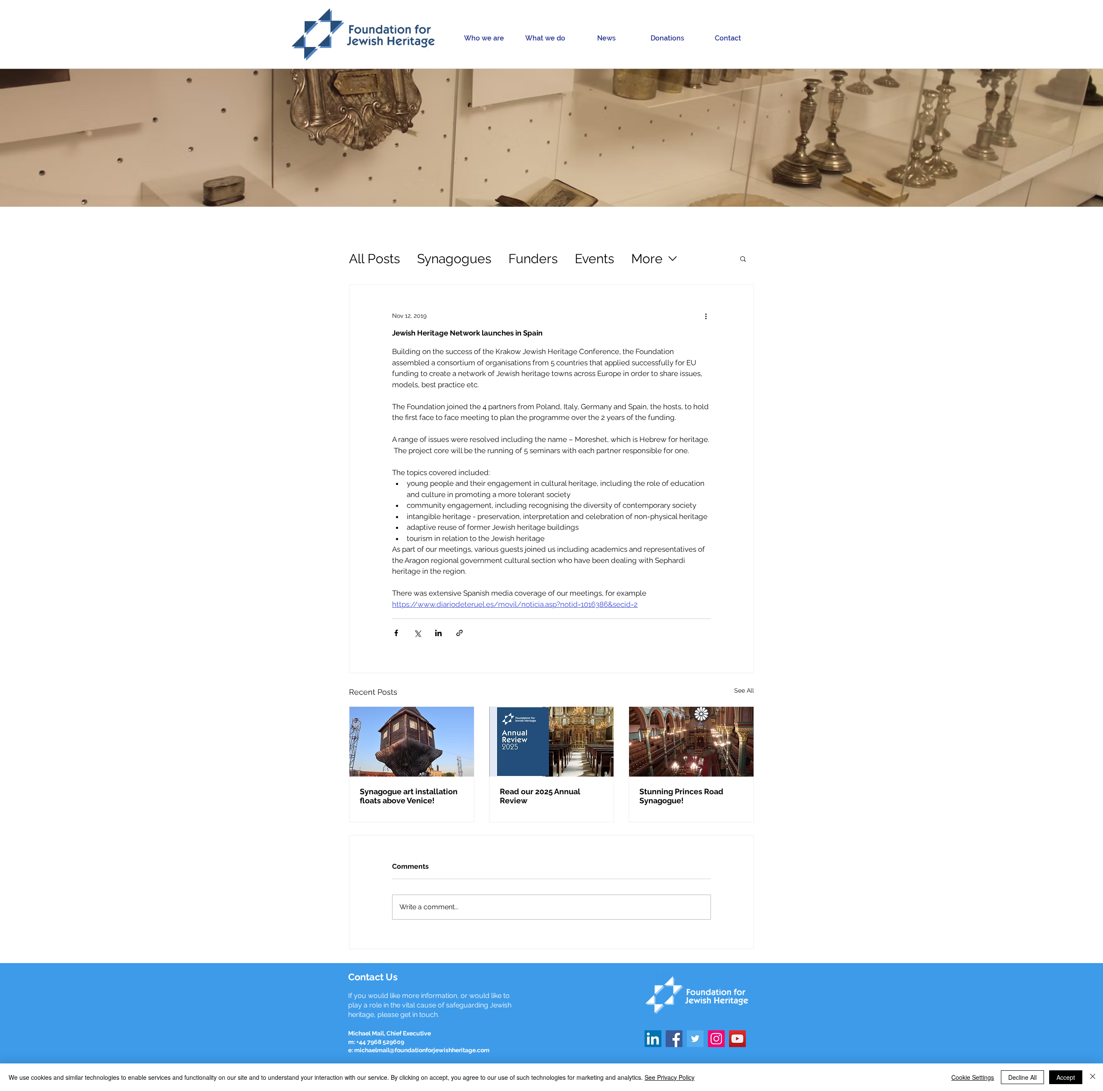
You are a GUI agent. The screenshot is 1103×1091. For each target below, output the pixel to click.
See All (744, 690)
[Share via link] (459, 633)
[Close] (1092, 1077)
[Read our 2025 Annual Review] (551, 742)
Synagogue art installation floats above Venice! (409, 796)
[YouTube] (737, 1038)
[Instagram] (716, 1038)
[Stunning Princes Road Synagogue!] (691, 742)
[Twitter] (695, 1038)
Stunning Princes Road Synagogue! (681, 796)
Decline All (1022, 1077)
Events (594, 258)
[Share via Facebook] (396, 633)
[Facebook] (674, 1038)
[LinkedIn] (653, 1038)
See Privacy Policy (670, 1077)
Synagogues (454, 258)
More (647, 258)
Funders (533, 258)
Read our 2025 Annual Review (540, 796)
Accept (1065, 1077)
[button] (483, 38)
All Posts (374, 258)
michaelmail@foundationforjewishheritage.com (421, 1050)
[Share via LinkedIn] (438, 633)
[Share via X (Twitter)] (417, 633)
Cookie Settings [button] (972, 1077)
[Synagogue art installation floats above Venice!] (411, 742)
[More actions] (706, 316)
